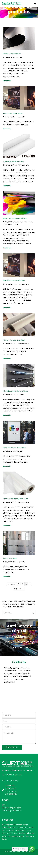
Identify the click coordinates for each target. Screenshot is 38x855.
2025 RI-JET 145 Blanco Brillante (15, 218)
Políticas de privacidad (11, 808)
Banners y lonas (18, 57)
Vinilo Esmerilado (9, 558)
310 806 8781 (10, 791)
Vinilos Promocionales (21, 165)
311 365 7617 (10, 786)
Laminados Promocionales (22, 222)
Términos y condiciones (12, 811)
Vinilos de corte (18, 395)
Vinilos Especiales (19, 117)
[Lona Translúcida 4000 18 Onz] (19, 432)
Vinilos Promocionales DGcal (14, 340)
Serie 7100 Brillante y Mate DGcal (15, 499)
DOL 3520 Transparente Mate (14, 280)
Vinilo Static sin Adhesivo (12, 113)
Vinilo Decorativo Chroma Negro (15, 391)
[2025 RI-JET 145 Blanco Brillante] (19, 203)
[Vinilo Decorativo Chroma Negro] (19, 376)
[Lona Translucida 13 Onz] (19, 38)
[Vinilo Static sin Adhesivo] (19, 98)
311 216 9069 (10, 788)
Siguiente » (19, 589)
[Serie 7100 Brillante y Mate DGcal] (19, 483)
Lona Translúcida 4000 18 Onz (14, 448)
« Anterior (11, 584)
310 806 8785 (11, 794)
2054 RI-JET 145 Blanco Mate (13, 161)
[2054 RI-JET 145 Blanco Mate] (19, 146)
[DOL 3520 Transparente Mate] (19, 265)
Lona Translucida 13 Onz (12, 54)
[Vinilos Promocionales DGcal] (19, 324)
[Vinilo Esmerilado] (19, 543)
